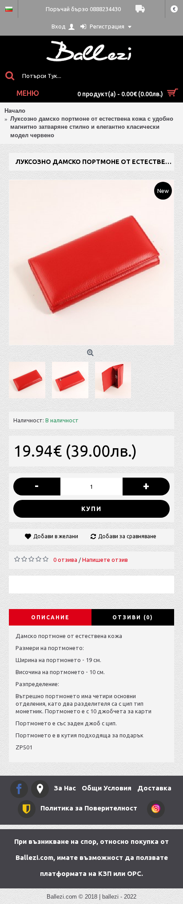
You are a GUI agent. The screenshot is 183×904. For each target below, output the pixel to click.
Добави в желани (55, 536)
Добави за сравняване (127, 536)
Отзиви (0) (132, 617)
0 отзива (65, 559)
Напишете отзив (105, 559)
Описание (50, 617)
